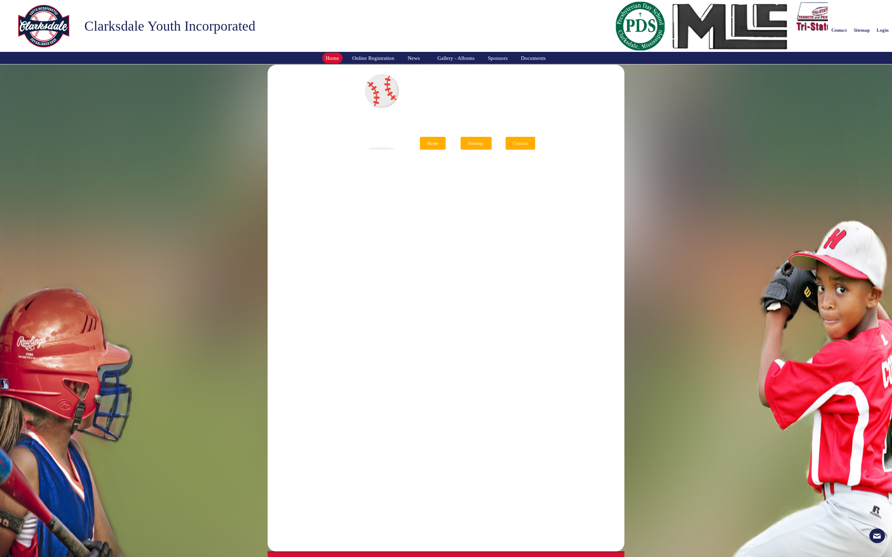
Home (432, 143)
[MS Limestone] (648, 26)
